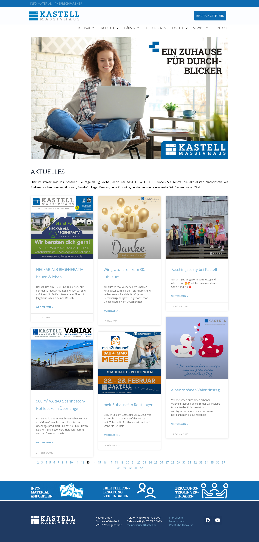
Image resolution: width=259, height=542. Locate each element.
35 (212, 462)
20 (127, 462)
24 (150, 462)
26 (161, 462)
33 (200, 462)
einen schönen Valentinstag (195, 389)
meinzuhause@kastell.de (142, 525)
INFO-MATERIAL (41, 3)
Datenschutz (176, 521)
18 (116, 462)
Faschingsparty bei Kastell (194, 269)
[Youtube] (217, 520)
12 (82, 462)
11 (76, 462)
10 (71, 462)
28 (172, 462)
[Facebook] (208, 520)
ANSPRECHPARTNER (68, 3)
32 (195, 462)
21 (133, 462)
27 (167, 462)
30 (184, 462)
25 (155, 462)
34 (206, 462)
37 (223, 462)
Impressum (176, 517)
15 (99, 462)
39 (124, 468)
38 (118, 468)
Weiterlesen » (44, 307)
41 (135, 468)
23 (144, 462)
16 (105, 462)
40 (130, 468)
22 (138, 462)
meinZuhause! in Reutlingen (128, 404)
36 (217, 462)
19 (122, 462)
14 (93, 462)
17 (110, 462)
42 (141, 468)
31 (189, 462)
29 (178, 462)
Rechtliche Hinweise (181, 525)
